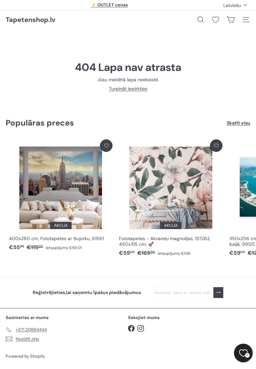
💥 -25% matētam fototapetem (110, 6)
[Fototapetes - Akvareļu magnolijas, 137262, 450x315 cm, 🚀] (170, 198)
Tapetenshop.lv (30, 20)
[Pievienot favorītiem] (106, 146)
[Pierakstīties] (218, 292)
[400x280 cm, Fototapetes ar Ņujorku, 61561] (60, 195)
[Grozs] (230, 19)
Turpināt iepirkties (128, 89)
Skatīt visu (238, 123)
